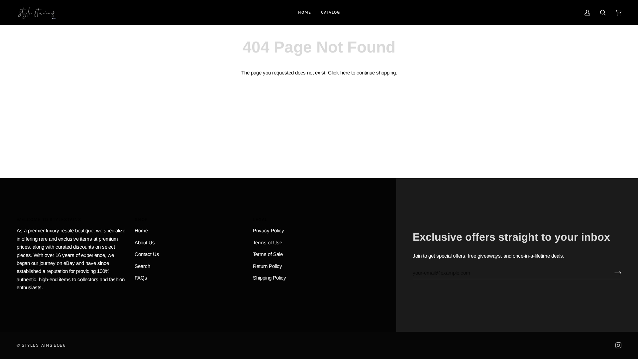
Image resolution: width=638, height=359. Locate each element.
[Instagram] (618, 345)
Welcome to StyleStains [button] (49, 219)
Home (141, 230)
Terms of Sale (268, 254)
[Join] (612, 273)
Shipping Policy (269, 278)
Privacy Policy (268, 230)
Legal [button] (260, 219)
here (345, 72)
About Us (145, 242)
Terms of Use (267, 242)
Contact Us (147, 254)
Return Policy (267, 266)
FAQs (141, 278)
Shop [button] (141, 219)
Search (142, 266)
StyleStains (37, 345)
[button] (330, 12)
